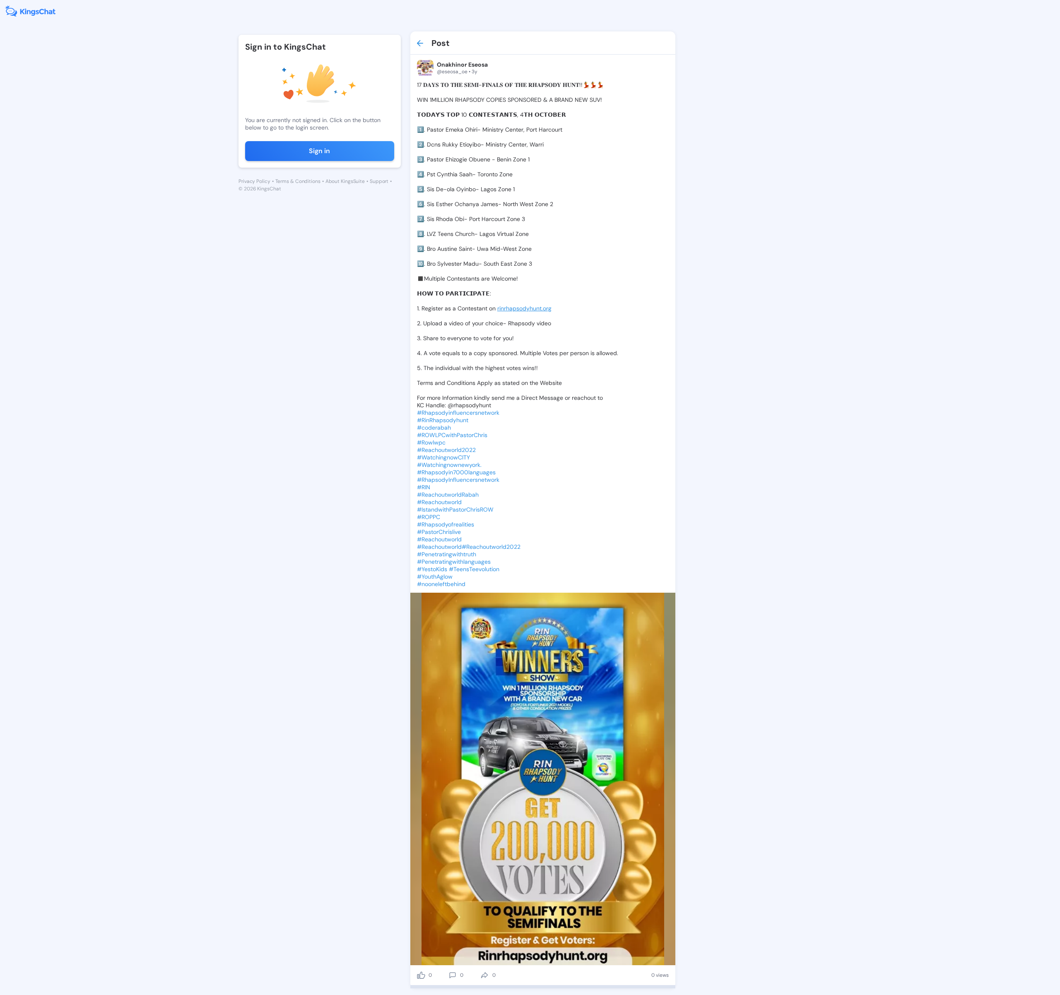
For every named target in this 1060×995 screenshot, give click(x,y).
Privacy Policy (254, 181)
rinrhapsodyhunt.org (524, 308)
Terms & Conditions (297, 181)
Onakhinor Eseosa (462, 64)
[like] (421, 975)
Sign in (319, 151)
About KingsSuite (345, 181)
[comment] (452, 975)
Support (379, 181)
